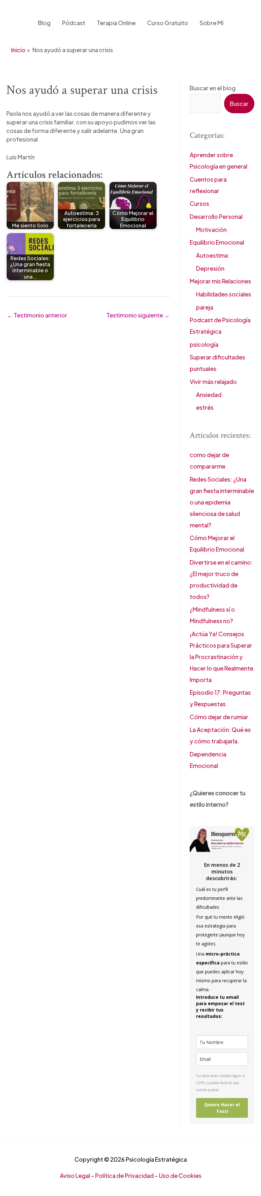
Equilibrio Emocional (217, 242)
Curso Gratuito (167, 22)
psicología (204, 344)
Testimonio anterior (37, 315)
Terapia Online (116, 22)
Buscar (239, 103)
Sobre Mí (211, 22)
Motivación (211, 229)
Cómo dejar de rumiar (219, 716)
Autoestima (212, 255)
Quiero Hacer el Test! (222, 1108)
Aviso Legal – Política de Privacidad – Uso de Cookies (130, 1175)
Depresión (210, 268)
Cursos (199, 203)
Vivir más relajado (213, 381)
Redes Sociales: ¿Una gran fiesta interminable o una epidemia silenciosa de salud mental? (222, 502)
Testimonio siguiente (138, 315)
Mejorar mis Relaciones (220, 281)
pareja (204, 307)
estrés (205, 407)
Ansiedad (209, 394)
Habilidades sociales (223, 294)
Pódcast (73, 22)
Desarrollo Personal (216, 216)
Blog (44, 22)
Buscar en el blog (213, 88)
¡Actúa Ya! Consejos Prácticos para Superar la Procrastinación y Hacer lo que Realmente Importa (221, 656)
